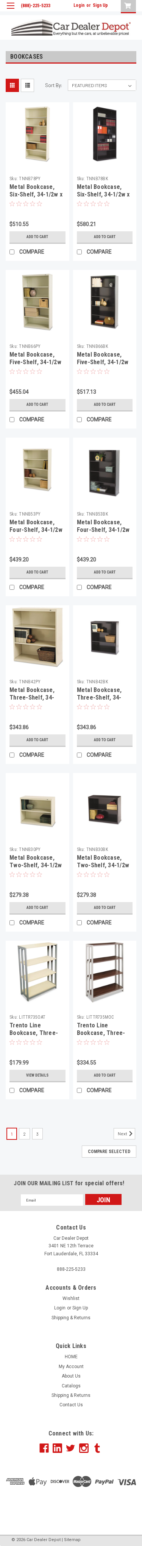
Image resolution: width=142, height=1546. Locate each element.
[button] (71, 1509)
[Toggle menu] (10, 10)
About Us (71, 1376)
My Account (71, 1366)
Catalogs (71, 1386)
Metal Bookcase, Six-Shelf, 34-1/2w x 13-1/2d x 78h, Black (103, 194)
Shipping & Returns (71, 1317)
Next (123, 1133)
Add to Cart (37, 237)
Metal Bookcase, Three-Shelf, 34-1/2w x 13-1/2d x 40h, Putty (37, 701)
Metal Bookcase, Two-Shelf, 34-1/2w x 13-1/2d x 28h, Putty (35, 869)
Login (78, 5)
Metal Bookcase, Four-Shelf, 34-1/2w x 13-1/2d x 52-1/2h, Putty (35, 533)
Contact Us (71, 1404)
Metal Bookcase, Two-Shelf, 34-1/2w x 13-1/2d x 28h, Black (103, 869)
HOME (71, 1356)
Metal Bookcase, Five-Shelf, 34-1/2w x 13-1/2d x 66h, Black (103, 365)
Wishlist (71, 1298)
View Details (37, 1075)
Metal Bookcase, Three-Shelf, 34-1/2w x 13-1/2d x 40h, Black (104, 701)
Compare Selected (109, 1151)
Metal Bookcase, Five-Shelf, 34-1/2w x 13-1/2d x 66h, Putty (35, 365)
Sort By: (53, 85)
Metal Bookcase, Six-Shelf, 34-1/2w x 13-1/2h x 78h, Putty (35, 194)
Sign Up (100, 5)
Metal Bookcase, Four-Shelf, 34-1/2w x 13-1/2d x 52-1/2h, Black (103, 533)
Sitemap (72, 1539)
